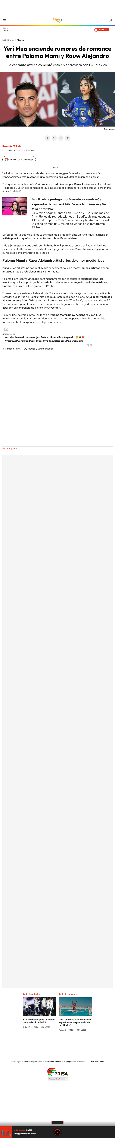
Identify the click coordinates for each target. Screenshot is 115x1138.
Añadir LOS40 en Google (21, 159)
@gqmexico (8, 334)
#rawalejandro (57, 340)
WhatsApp (60, 138)
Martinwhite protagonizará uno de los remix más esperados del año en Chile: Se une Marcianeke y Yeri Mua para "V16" (69, 204)
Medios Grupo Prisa (57, 1079)
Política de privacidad (33, 1061)
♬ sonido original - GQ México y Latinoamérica (27, 348)
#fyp (45, 340)
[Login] (111, 20)
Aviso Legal (16, 1061)
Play (57, 1132)
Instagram (45, 1041)
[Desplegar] (57, 1122)
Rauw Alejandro (9, 448)
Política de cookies (53, 1061)
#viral (38, 340)
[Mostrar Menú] (4, 20)
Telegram (67, 138)
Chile (5, 30)
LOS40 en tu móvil (96, 1061)
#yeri (32, 340)
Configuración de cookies (74, 1061)
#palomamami (74, 340)
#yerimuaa (22, 340)
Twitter (54, 138)
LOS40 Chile (57, 20)
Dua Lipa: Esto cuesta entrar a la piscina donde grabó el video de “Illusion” (75, 1022)
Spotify (69, 1041)
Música (20, 40)
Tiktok (39, 1041)
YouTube (51, 1041)
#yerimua (10, 340)
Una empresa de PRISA (57, 1071)
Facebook (47, 138)
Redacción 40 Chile (11, 146)
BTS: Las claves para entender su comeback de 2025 (39, 1021)
